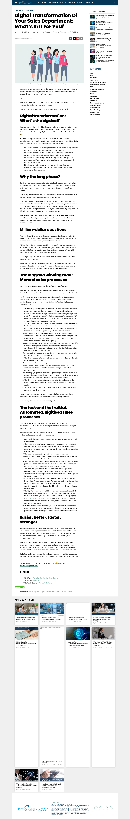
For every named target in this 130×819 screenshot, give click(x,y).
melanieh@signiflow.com (29, 566)
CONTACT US (89, 2)
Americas (93, 78)
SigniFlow (18, 621)
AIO (91, 75)
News (92, 94)
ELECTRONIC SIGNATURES (56, 2)
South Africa (94, 112)
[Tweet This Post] (74, 38)
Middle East (94, 91)
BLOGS (44, 2)
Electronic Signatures (97, 84)
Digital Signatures (34, 592)
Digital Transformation (48, 592)
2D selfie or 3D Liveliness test (39, 498)
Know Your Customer (97, 89)
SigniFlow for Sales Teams (63, 592)
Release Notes (95, 107)
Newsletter (94, 96)
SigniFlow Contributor (47, 764)
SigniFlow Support (96, 110)
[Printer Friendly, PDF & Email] (19, 587)
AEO (91, 73)
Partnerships (94, 98)
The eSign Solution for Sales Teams (45, 578)
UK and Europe (95, 114)
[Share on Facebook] (70, 38)
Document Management (98, 82)
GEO (91, 87)
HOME (38, 2)
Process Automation (97, 103)
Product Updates (96, 105)
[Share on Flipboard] (78, 38)
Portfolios (93, 101)
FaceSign (36, 580)
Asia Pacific (94, 80)
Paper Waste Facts (45, 583)
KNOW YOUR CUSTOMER (75, 2)
